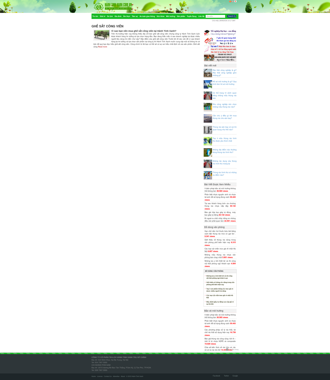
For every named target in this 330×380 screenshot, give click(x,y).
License (100, 376)
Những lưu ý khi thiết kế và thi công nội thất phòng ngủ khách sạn (220, 262)
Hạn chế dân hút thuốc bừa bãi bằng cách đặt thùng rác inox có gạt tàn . (220, 232)
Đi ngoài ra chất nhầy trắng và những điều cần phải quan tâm (220, 219)
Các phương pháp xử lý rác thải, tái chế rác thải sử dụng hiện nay (220, 331)
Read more (102, 46)
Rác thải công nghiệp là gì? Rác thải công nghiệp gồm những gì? (225, 73)
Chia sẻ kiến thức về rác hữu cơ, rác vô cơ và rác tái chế (220, 348)
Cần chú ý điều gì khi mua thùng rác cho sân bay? (225, 116)
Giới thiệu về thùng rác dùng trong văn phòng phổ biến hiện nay (220, 241)
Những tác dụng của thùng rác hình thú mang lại (225, 162)
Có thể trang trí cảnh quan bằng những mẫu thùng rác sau (225, 95)
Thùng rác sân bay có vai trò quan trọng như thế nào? (225, 128)
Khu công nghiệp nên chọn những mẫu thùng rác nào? (225, 105)
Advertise (116, 376)
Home (94, 376)
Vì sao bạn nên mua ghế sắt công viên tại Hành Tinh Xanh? (143, 31)
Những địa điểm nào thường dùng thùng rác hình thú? (225, 150)
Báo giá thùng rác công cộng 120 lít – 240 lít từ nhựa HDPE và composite (220, 339)
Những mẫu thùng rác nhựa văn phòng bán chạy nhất (220, 256)
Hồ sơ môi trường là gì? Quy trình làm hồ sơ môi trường (225, 82)
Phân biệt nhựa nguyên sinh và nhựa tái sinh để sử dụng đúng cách (220, 195)
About (123, 376)
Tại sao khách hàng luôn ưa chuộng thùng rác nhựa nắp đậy (220, 204)
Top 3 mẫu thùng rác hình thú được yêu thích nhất (225, 139)
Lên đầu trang (233, 349)
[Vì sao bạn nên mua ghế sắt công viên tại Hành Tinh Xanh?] (101, 35)
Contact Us (108, 376)
